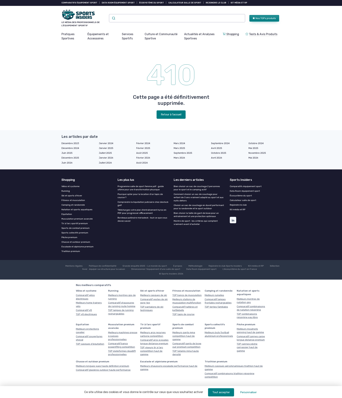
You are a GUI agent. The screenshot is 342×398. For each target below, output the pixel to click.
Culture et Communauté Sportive (161, 36)
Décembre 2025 (70, 157)
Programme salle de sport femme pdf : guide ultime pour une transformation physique (141, 188)
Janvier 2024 (106, 143)
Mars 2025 (179, 148)
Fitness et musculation (73, 200)
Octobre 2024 (256, 143)
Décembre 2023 (70, 143)
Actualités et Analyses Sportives (199, 36)
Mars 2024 (179, 143)
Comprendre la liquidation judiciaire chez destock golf (143, 203)
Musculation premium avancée (77, 219)
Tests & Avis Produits (263, 34)
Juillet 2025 (105, 153)
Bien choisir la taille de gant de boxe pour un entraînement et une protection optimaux (196, 215)
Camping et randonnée (73, 205)
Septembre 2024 (220, 143)
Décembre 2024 (70, 148)
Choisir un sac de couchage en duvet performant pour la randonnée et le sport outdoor (199, 207)
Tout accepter (221, 392)
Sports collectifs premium (74, 232)
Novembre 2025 (257, 153)
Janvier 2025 (106, 148)
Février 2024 (143, 143)
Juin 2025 (66, 153)
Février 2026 (143, 157)
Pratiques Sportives (67, 36)
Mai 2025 (253, 148)
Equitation (66, 214)
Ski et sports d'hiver (71, 195)
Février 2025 (143, 148)
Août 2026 (142, 162)
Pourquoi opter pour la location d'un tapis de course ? (140, 196)
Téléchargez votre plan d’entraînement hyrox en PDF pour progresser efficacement (142, 211)
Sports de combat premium (75, 228)
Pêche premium (69, 237)
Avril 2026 (216, 157)
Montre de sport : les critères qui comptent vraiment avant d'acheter (196, 222)
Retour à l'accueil (171, 114)
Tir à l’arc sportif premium (74, 223)
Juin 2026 (66, 162)
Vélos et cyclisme (70, 186)
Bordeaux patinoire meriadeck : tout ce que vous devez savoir (142, 219)
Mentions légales (74, 266)
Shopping (232, 34)
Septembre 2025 (183, 153)
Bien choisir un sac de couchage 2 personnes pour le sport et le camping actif (197, 188)
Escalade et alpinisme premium (77, 246)
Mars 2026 (179, 157)
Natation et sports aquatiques (76, 209)
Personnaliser (248, 392)
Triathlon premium (70, 251)
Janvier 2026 (106, 157)
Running (65, 191)
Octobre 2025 (218, 153)
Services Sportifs (127, 36)
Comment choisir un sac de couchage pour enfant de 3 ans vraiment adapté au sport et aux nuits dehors (198, 197)
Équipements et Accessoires (98, 36)
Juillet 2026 (105, 162)
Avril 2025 (216, 148)
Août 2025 (142, 153)
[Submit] (113, 18)
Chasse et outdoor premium (75, 242)
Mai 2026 (253, 157)
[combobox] (177, 18)
